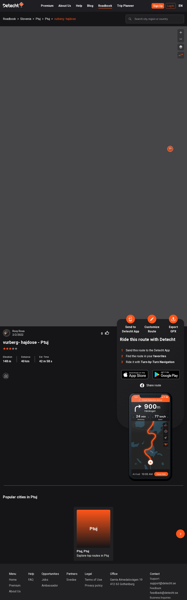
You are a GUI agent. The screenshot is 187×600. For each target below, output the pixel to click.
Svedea (71, 579)
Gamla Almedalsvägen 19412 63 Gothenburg (126, 582)
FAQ (30, 579)
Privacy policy (94, 585)
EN (181, 5)
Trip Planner (125, 5)
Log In (170, 5)
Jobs (45, 579)
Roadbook (105, 5)
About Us (64, 5)
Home (13, 579)
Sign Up (158, 5)
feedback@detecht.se (164, 593)
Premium (47, 5)
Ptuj (38, 19)
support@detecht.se (163, 583)
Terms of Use (93, 579)
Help (79, 5)
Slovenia (25, 19)
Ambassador (50, 585)
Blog (90, 5)
